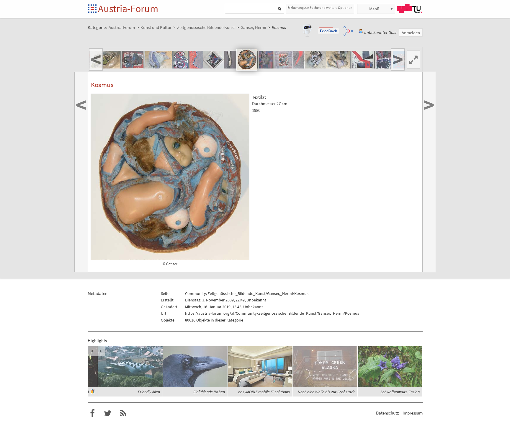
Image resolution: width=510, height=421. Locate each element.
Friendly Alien (149, 391)
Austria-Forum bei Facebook (92, 413)
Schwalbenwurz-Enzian (400, 391)
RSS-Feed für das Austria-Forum (123, 413)
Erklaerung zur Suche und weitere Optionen (319, 7)
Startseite (93, 9)
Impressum (413, 413)
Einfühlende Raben (209, 391)
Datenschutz (387, 413)
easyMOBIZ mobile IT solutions (264, 391)
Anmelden (411, 32)
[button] (328, 31)
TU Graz (409, 8)
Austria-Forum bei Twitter (107, 413)
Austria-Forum (128, 8)
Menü (374, 9)
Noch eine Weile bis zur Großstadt (326, 391)
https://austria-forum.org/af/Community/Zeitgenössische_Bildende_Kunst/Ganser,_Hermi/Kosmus (272, 313)
